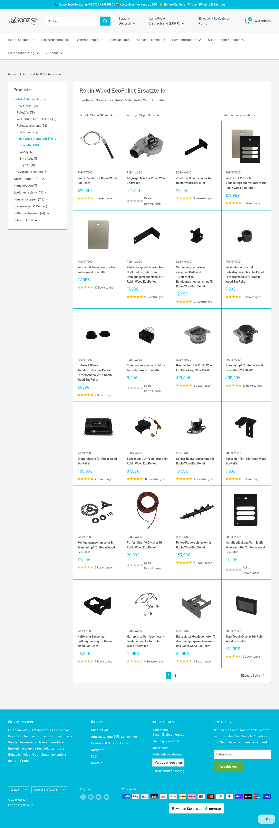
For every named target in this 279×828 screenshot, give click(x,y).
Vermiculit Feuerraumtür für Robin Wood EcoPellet (96, 269)
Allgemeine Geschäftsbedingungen (169, 732)
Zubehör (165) (23, 220)
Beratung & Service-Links (109, 743)
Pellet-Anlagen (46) (27, 99)
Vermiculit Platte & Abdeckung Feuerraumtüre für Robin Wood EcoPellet (245, 182)
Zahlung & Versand (165, 741)
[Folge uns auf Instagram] (91, 797)
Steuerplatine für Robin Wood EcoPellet (97, 461)
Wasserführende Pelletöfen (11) (36, 119)
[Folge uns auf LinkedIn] (106, 797)
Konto (202, 23)
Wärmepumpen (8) (26, 178)
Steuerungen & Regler (224, 39)
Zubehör (52, 53)
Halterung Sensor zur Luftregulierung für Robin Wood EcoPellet (94, 641)
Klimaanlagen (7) (25, 185)
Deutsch (15, 789)
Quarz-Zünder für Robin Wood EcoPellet (97, 180)
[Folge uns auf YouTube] (99, 797)
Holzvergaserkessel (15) (30, 171)
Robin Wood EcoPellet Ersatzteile (40, 74)
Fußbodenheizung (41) (29, 213)
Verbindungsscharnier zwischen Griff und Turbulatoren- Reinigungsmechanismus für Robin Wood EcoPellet (195, 276)
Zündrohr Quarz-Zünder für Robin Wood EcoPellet (194, 180)
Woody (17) (26, 152)
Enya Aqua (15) (29, 158)
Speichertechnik (149, 39)
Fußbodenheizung (21, 53)
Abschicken (228, 766)
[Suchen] (105, 21)
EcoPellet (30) (29, 145)
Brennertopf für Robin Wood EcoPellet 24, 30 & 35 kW (194, 367)
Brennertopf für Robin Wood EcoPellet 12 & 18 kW (244, 367)
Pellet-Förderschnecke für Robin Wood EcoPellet (193, 544)
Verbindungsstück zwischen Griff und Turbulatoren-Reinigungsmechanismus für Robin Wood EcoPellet (146, 274)
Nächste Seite (250, 675)
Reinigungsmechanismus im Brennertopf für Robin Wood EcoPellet (96, 547)
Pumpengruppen (184, 39)
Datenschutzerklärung (168, 771)
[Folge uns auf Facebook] (83, 797)
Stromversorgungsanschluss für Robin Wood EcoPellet (146, 367)
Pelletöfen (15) (26, 112)
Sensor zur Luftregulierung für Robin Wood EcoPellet (147, 461)
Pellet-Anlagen (19, 39)
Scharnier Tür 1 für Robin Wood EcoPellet (245, 461)
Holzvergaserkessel (55, 39)
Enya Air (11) (27, 165)
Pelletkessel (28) (27, 106)
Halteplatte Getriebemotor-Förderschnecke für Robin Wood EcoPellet (145, 641)
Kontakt (97, 763)
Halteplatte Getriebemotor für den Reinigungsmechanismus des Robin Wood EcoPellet (196, 641)
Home (12, 74)
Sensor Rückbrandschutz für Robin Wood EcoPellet (195, 461)
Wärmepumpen (88, 39)
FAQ (94, 756)
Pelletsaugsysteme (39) (32, 125)
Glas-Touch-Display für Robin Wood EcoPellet (244, 638)
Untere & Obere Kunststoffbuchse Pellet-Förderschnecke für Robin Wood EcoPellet (94, 372)
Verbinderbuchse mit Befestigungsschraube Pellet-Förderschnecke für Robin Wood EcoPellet (245, 274)
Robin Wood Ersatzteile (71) (35, 138)
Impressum (160, 748)
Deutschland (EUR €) (46, 789)
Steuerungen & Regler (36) (32, 206)
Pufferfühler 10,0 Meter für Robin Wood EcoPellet (145, 544)
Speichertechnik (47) (28, 192)
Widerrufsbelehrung (167, 754)
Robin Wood (85, 172)
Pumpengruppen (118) (29, 199)
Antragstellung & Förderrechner (114, 736)
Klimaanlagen (120, 39)
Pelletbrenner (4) (27, 132)
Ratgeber (98, 750)
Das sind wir (99, 730)
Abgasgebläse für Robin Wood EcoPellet (146, 180)
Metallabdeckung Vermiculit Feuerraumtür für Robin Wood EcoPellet (245, 547)
